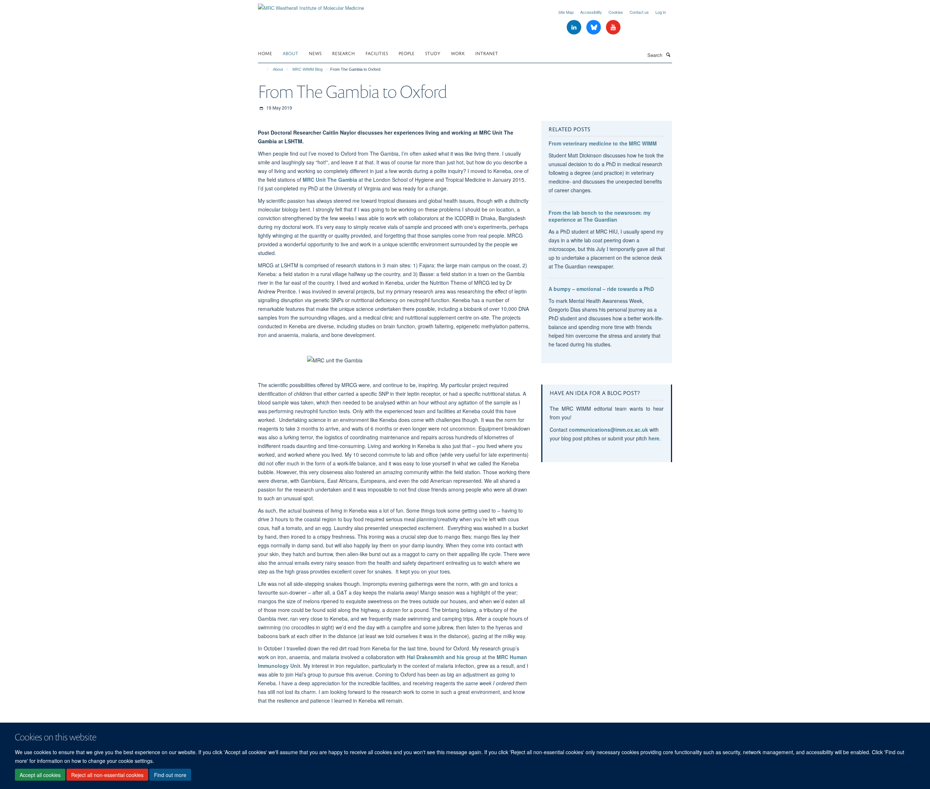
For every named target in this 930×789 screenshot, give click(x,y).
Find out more (170, 774)
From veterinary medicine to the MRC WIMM (603, 143)
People (407, 52)
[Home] (264, 69)
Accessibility (591, 12)
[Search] (668, 54)
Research (343, 52)
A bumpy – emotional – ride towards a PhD (601, 288)
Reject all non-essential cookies (107, 774)
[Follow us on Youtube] (613, 27)
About (290, 52)
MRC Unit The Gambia (330, 179)
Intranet (486, 52)
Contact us (639, 12)
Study (432, 52)
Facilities (376, 52)
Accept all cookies (40, 774)
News (315, 52)
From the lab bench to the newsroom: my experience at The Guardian (600, 216)
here (653, 438)
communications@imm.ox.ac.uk (608, 429)
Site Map (566, 12)
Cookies (615, 12)
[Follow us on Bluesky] (594, 27)
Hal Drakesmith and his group (444, 657)
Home (265, 52)
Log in (660, 12)
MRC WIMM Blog (307, 69)
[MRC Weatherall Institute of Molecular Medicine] (311, 5)
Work (458, 52)
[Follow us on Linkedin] (575, 27)
